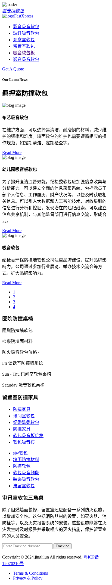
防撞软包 (21, 466)
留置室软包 (24, 46)
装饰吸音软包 (26, 479)
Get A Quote (13, 69)
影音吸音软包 (26, 26)
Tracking (62, 546)
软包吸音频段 (26, 472)
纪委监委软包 (26, 422)
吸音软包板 (24, 53)
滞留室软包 (24, 485)
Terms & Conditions (30, 573)
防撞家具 (21, 409)
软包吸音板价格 (28, 435)
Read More (11, 152)
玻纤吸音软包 (26, 33)
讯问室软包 (24, 416)
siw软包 (20, 453)
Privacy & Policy (27, 578)
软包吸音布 (24, 442)
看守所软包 (13, 10)
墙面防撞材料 (26, 459)
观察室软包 (24, 39)
